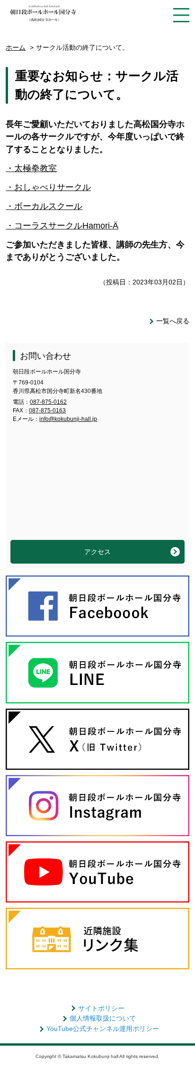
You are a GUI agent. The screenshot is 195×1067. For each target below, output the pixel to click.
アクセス (97, 552)
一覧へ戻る (172, 321)
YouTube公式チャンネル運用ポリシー (102, 1028)
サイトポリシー (101, 1008)
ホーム (16, 47)
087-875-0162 (48, 402)
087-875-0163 (47, 410)
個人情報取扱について (103, 1018)
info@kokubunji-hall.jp (68, 419)
